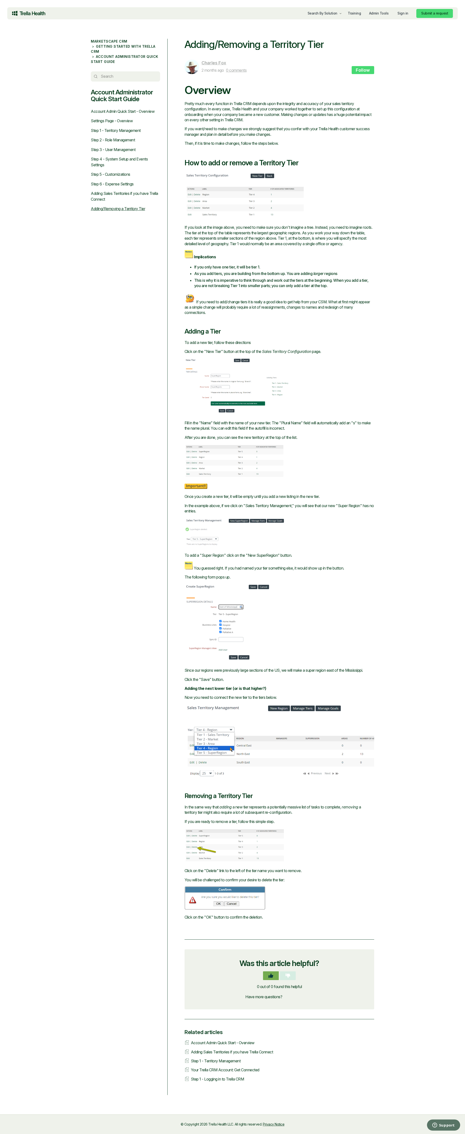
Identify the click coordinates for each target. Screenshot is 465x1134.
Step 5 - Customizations (110, 174)
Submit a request (434, 13)
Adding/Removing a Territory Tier (118, 208)
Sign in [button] (402, 13)
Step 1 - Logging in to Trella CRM (217, 1079)
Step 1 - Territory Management (116, 130)
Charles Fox (214, 62)
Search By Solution (322, 13)
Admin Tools (379, 13)
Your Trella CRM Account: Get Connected (225, 1069)
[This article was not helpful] (288, 975)
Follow (363, 70)
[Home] (28, 13)
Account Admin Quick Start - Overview (123, 111)
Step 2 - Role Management (113, 139)
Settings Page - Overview (112, 120)
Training (354, 13)
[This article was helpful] (271, 975)
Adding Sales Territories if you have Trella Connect (232, 1052)
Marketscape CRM (109, 41)
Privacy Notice (273, 1124)
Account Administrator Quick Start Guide (122, 95)
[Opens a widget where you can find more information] (424, 1125)
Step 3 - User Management (113, 149)
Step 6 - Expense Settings (112, 184)
